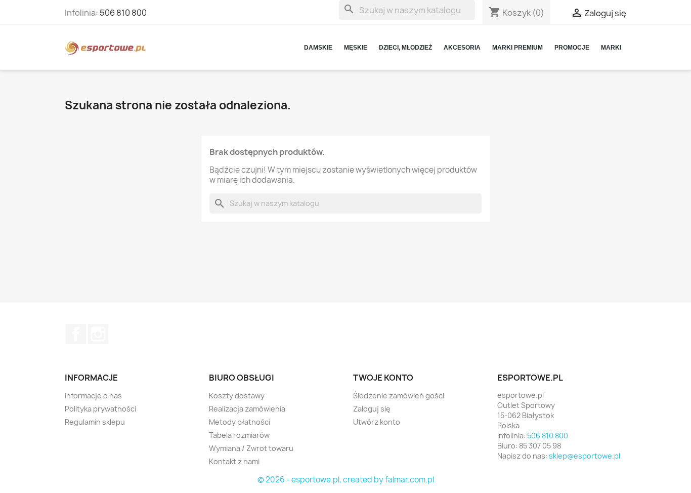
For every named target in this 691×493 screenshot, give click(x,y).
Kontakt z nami (234, 461)
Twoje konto (383, 377)
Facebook (76, 334)
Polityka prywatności (100, 409)
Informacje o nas (93, 395)
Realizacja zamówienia (247, 409)
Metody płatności (239, 422)
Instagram (98, 334)
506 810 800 (123, 12)
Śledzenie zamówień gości (398, 395)
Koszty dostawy (237, 395)
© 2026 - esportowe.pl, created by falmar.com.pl (345, 479)
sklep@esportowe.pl (584, 456)
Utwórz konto (376, 422)
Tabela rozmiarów (239, 435)
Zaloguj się (372, 409)
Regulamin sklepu (95, 422)
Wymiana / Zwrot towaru (251, 448)
